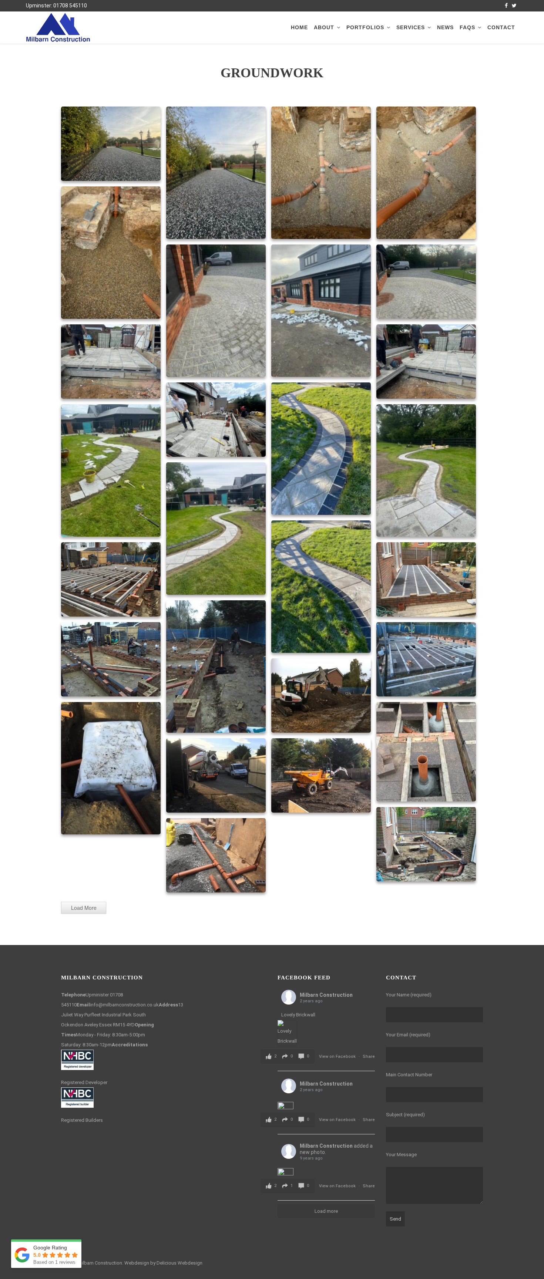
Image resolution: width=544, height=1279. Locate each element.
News (445, 27)
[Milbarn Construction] (58, 27)
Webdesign (136, 1263)
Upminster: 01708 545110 (56, 6)
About (324, 27)
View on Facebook (338, 1056)
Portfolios (365, 27)
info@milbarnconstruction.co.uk (124, 1005)
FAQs (467, 27)
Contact (501, 27)
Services (410, 27)
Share (369, 1056)
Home (299, 27)
